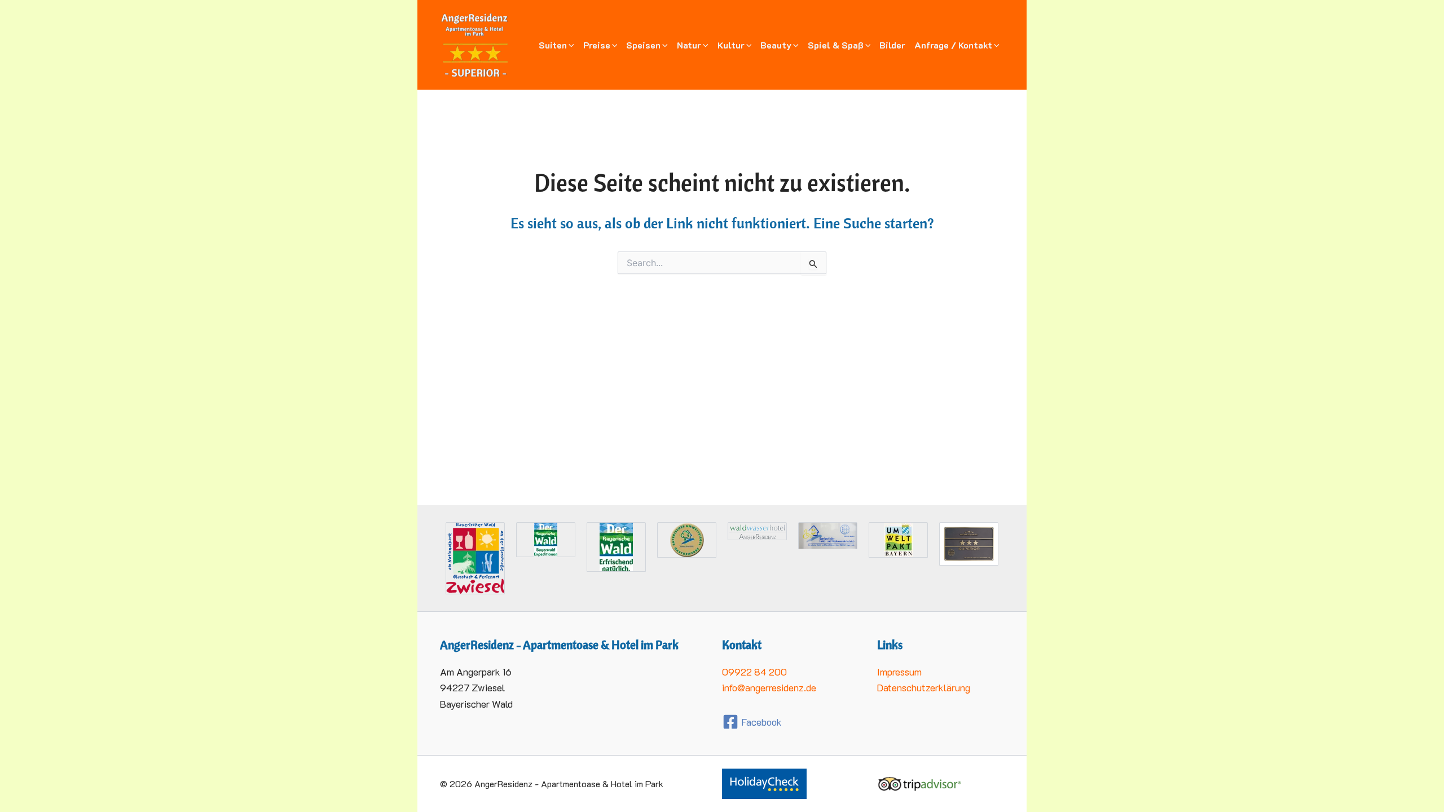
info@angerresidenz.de (769, 687)
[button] (570, 45)
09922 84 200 (754, 671)
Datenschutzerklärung (923, 687)
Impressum (899, 671)
